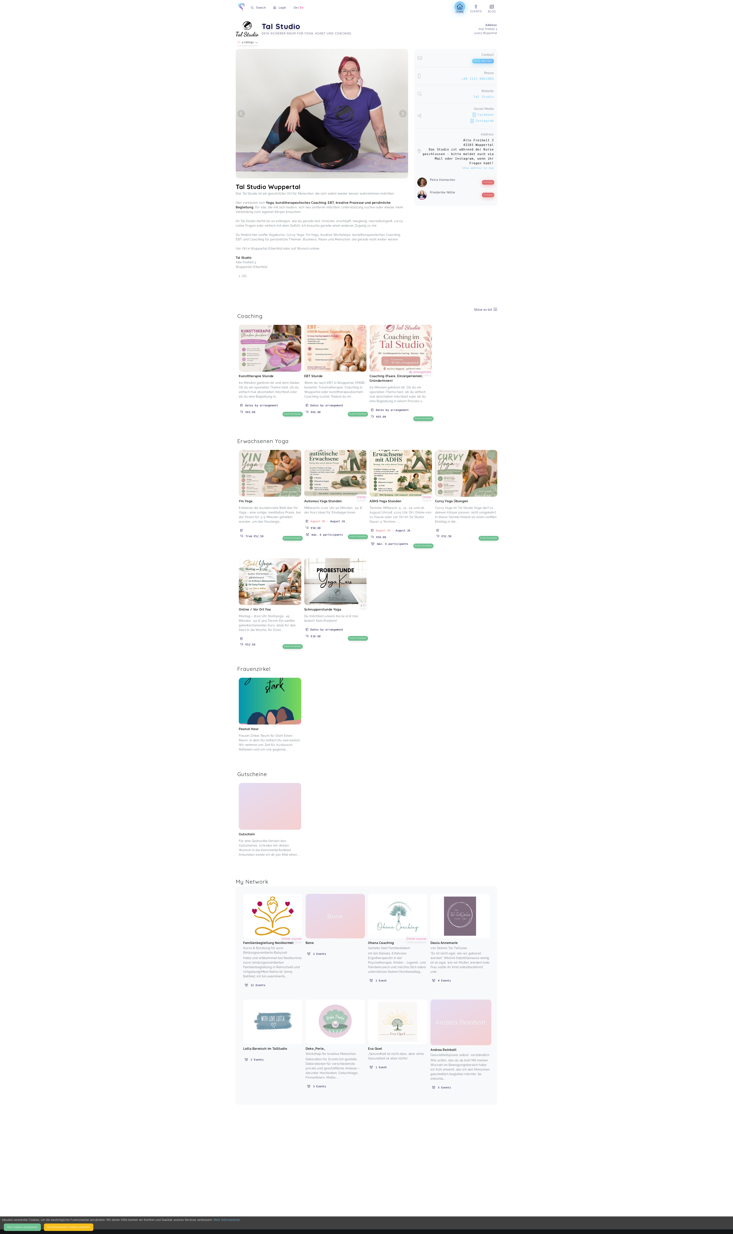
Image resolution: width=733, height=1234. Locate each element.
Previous (241, 113)
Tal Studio (483, 97)
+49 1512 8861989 (477, 79)
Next (403, 113)
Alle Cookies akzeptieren (22, 1227)
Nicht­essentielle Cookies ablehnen (68, 1227)
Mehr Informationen (227, 1219)
